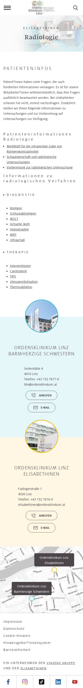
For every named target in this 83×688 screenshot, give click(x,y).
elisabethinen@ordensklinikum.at (41, 505)
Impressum (12, 622)
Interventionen (20, 266)
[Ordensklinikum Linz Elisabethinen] (54, 572)
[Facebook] (8, 681)
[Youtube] (74, 681)
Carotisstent (18, 271)
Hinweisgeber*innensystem (27, 643)
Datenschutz (14, 629)
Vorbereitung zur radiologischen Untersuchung (40, 167)
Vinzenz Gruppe (61, 663)
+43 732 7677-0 (48, 379)
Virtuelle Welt (20, 224)
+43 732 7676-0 (42, 499)
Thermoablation (21, 287)
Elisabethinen (34, 668)
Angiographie (19, 229)
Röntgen (16, 208)
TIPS (13, 276)
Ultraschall (17, 240)
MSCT (14, 219)
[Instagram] (24, 681)
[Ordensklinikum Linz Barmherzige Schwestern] (31, 601)
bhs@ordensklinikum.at (40, 384)
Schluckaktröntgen (23, 214)
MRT (13, 235)
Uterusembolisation (24, 282)
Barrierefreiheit (17, 650)
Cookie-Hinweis (16, 636)
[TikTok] (41, 681)
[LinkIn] (58, 681)
